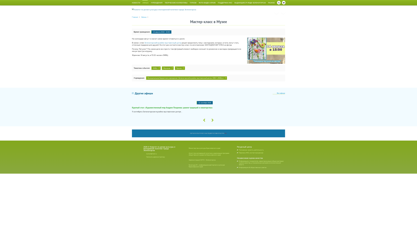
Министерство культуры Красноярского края (204, 148)
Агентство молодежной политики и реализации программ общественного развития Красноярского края (209, 154)
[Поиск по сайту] (279, 2)
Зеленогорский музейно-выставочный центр (162, 42)
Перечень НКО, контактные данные (251, 153)
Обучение (166, 68)
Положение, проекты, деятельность (251, 150)
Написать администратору (155, 157)
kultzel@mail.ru (151, 153)
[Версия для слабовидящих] (283, 2)
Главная (135, 17)
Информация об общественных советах (252, 167)
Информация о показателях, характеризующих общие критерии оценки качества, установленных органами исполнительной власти (261, 162)
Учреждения (156, 3)
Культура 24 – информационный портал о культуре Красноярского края (207, 165)
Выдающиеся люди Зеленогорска (250, 3)
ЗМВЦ (155, 68)
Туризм (193, 3)
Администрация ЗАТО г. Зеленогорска (202, 160)
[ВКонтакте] (276, 12)
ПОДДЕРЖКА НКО (225, 3)
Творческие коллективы (176, 3)
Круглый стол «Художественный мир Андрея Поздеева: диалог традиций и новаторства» (172, 107)
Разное (271, 3)
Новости (136, 3)
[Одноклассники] (283, 12)
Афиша (145, 3)
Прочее (179, 68)
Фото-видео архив (207, 3)
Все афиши (281, 93)
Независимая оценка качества (250, 158)
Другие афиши (144, 93)
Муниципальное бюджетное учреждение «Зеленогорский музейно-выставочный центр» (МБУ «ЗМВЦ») (185, 78)
